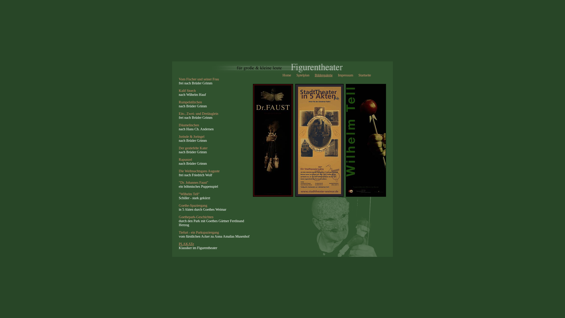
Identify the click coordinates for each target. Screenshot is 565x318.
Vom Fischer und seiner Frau (199, 79)
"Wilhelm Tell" (189, 194)
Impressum (345, 75)
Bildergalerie (324, 75)
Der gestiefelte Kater (193, 148)
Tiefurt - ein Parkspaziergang (199, 232)
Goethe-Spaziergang (193, 205)
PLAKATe (186, 244)
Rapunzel (185, 159)
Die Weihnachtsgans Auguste (199, 171)
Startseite (364, 75)
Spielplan (302, 75)
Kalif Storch (187, 91)
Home (286, 75)
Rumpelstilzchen (190, 102)
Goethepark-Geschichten (196, 217)
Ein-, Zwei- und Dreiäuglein (198, 113)
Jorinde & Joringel (191, 136)
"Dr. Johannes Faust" (193, 182)
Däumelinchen (189, 125)
